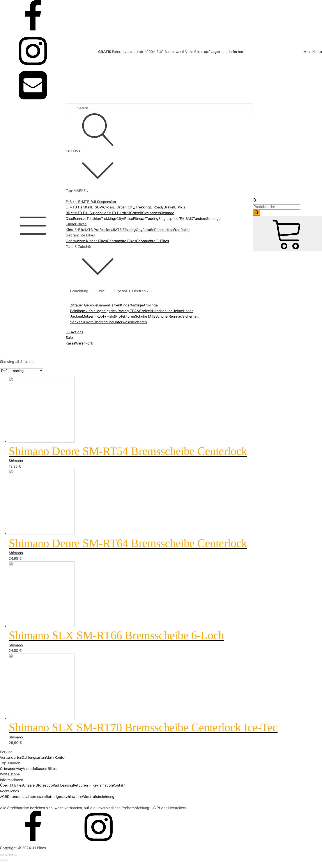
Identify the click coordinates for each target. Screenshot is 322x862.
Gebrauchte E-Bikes (152, 241)
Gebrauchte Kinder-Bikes (86, 241)
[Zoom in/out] (15, 854)
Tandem (199, 218)
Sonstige (213, 218)
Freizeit (146, 311)
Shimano (16, 460)
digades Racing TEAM (121, 311)
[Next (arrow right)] (6, 860)
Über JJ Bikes (11, 785)
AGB (3, 796)
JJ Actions (74, 332)
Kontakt (119, 785)
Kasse (70, 343)
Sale (69, 337)
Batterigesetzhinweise (64, 796)
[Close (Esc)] (2, 854)
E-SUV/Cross (102, 207)
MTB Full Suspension (91, 213)
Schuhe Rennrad (169, 316)
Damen (103, 305)
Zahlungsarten (34, 757)
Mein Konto (312, 51)
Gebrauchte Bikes (121, 241)
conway (16, 768)
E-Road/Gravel (162, 207)
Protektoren (125, 316)
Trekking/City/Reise (117, 218)
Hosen (188, 311)
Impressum (37, 796)
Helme (177, 311)
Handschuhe (162, 311)
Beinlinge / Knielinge (86, 311)
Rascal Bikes (46, 768)
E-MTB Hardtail (78, 207)
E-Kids (179, 207)
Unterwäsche (124, 322)
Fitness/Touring (145, 218)
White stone (10, 774)
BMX (189, 218)
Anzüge (137, 305)
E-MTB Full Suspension (97, 201)
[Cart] (287, 233)
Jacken (76, 316)
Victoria (29, 768)
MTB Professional (99, 229)
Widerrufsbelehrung (98, 796)
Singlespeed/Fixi (172, 218)
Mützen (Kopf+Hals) (98, 316)
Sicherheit (190, 316)
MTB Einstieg (125, 229)
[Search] (256, 213)
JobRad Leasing (59, 785)
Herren (114, 305)
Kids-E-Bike (75, 229)
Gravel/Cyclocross (145, 213)
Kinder (125, 305)
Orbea (5, 768)
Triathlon (94, 218)
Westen (141, 322)
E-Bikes (72, 201)
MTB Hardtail (119, 213)
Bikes (70, 213)
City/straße (145, 229)
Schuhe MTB (145, 316)
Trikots (88, 322)
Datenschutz (17, 796)
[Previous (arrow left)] (2, 860)
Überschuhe (103, 322)
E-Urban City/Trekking (131, 207)
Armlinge (150, 305)
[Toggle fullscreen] (11, 854)
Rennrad (80, 218)
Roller (185, 229)
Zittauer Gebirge (83, 305)
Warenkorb (84, 343)
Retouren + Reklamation (93, 785)
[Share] (6, 854)
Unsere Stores (34, 785)
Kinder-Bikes (76, 224)
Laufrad (174, 229)
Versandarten (11, 757)
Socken (76, 322)
